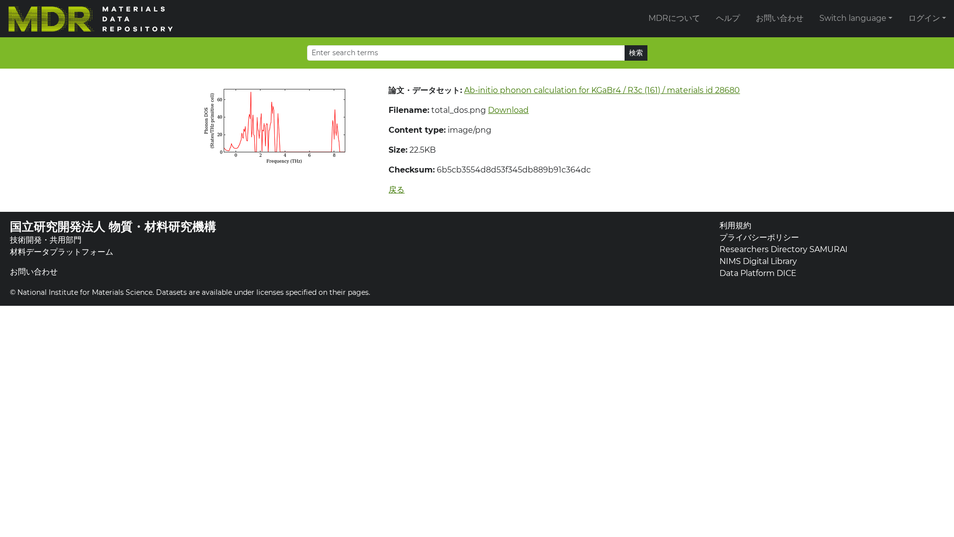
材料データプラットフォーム (61, 252)
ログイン (924, 18)
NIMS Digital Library (758, 261)
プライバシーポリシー (759, 237)
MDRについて (674, 18)
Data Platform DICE (757, 273)
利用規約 (735, 225)
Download (508, 110)
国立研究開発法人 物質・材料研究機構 (113, 226)
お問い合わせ (779, 18)
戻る (396, 189)
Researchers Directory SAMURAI (783, 249)
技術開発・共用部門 (45, 240)
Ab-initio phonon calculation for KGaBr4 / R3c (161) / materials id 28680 (602, 90)
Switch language (852, 18)
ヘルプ (728, 18)
